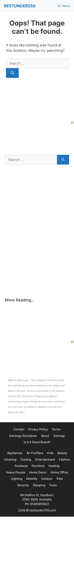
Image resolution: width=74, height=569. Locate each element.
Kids (50, 453)
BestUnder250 (20, 6)
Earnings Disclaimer (23, 436)
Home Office (59, 472)
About (45, 436)
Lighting (16, 479)
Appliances (14, 453)
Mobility (31, 479)
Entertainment (45, 459)
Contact (18, 429)
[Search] (12, 73)
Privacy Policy (38, 429)
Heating (54, 466)
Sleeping (39, 485)
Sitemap (59, 436)
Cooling (25, 459)
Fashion (64, 459)
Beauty (62, 453)
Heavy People (15, 472)
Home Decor (38, 472)
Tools (53, 485)
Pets (60, 479)
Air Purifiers (34, 453)
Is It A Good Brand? (37, 442)
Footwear (21, 466)
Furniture (38, 466)
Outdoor (47, 479)
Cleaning (10, 459)
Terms (56, 429)
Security (23, 485)
